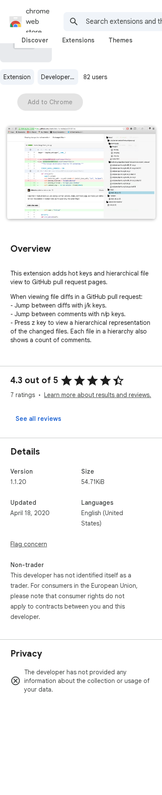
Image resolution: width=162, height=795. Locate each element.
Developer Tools (59, 77)
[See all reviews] (38, 418)
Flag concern (28, 544)
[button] (81, 173)
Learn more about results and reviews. (97, 395)
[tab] (35, 40)
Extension (17, 77)
